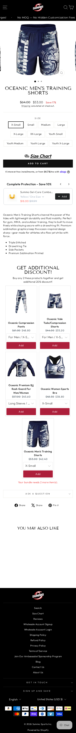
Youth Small (56, 134)
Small (30, 124)
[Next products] (69, 184)
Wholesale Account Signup (37, 624)
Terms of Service (38, 650)
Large (61, 124)
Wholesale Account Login (38, 629)
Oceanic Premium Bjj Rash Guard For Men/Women (21, 389)
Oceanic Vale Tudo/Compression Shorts (55, 322)
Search (38, 607)
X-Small (15, 124)
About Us (38, 672)
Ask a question (37, 493)
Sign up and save (37, 691)
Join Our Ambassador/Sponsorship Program (38, 656)
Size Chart (38, 613)
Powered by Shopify (38, 730)
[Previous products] (61, 184)
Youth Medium (15, 143)
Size (38, 118)
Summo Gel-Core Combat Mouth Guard (36, 192)
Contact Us (38, 666)
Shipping (25, 105)
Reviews (37, 618)
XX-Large (36, 134)
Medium (46, 124)
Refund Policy (38, 640)
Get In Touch (37, 682)
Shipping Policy (38, 634)
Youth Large (37, 143)
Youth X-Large (60, 143)
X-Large (18, 134)
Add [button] (21, 345)
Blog (38, 661)
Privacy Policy (38, 645)
